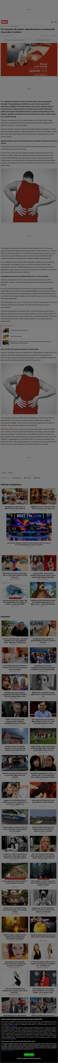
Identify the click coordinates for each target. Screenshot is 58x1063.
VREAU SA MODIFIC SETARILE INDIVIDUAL (29, 1058)
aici (53, 1033)
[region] (29, 1040)
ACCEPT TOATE (29, 1054)
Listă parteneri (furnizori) (7, 1050)
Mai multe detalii (13, 1025)
